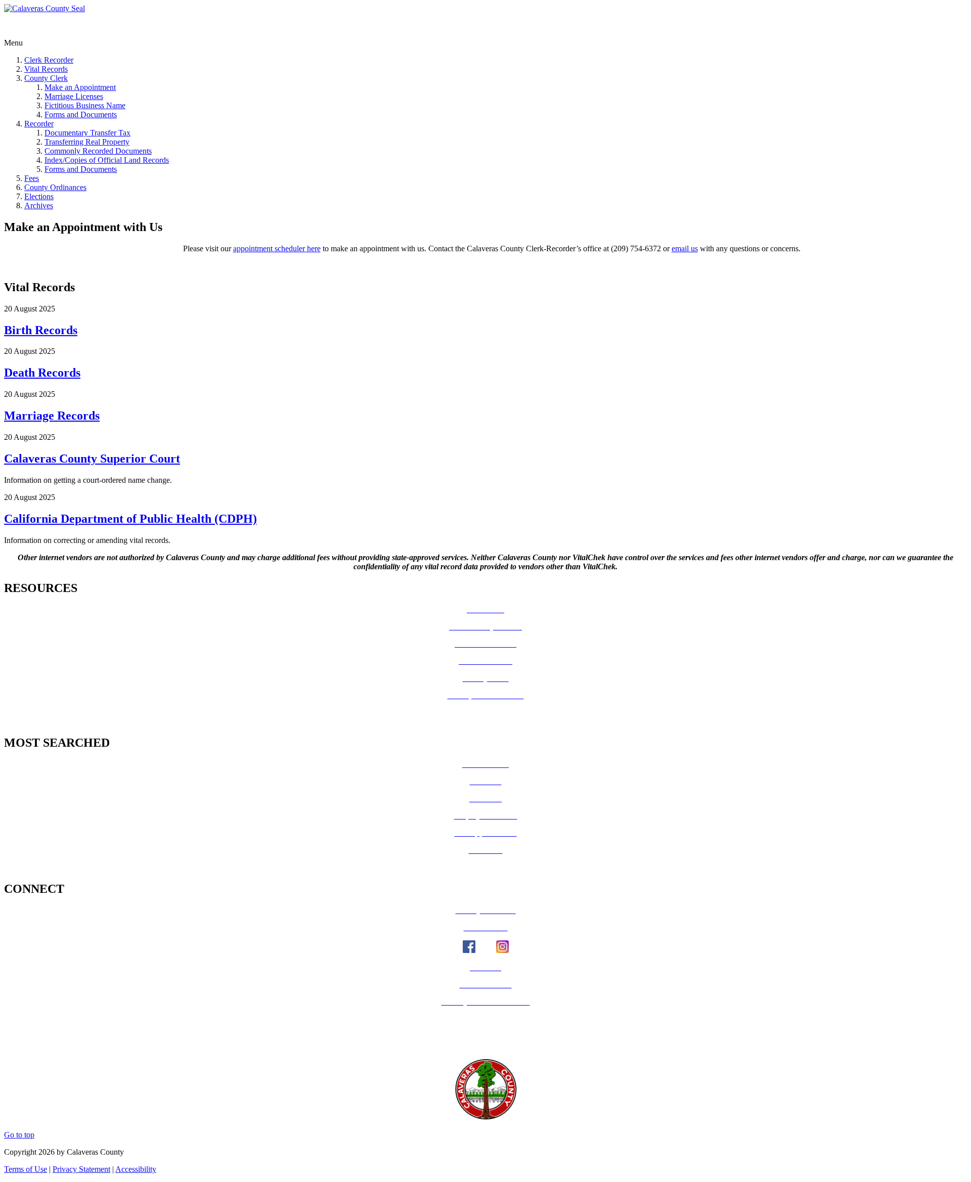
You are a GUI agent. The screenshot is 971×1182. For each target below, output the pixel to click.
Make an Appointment (80, 87)
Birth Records (40, 330)
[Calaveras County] (44, 8)
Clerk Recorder (48, 60)
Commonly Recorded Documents (98, 151)
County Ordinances (55, 187)
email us (685, 248)
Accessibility (135, 1169)
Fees (31, 178)
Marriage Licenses (74, 96)
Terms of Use (25, 1169)
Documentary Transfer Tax (87, 132)
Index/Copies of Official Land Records (107, 160)
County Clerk (46, 78)
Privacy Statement (81, 1169)
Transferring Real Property (87, 142)
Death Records (42, 372)
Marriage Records (52, 415)
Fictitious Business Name (85, 105)
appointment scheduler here (277, 248)
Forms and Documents (81, 114)
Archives (38, 205)
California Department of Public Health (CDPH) (130, 518)
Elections (39, 196)
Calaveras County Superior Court (92, 458)
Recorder (39, 123)
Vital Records (46, 69)
